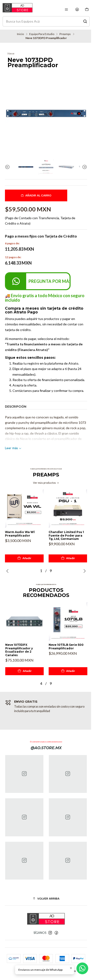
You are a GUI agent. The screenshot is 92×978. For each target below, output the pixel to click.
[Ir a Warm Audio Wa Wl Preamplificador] (24, 508)
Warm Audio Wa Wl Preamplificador (20, 533)
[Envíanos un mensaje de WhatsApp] (82, 968)
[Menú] (66, 9)
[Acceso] (77, 9)
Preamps (65, 34)
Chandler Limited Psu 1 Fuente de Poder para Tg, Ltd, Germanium (66, 535)
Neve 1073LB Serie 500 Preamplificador (66, 646)
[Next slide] (83, 167)
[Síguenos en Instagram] (50, 933)
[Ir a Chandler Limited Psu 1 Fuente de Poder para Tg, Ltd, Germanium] (68, 508)
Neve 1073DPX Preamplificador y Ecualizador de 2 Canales (19, 650)
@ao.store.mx (46, 748)
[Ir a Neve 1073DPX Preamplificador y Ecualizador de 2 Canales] (24, 621)
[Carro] (86, 9)
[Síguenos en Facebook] (56, 933)
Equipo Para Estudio (41, 34)
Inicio (20, 34)
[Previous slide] (8, 167)
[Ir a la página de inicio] (18, 7)
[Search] (85, 21)
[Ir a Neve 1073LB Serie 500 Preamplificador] (68, 621)
